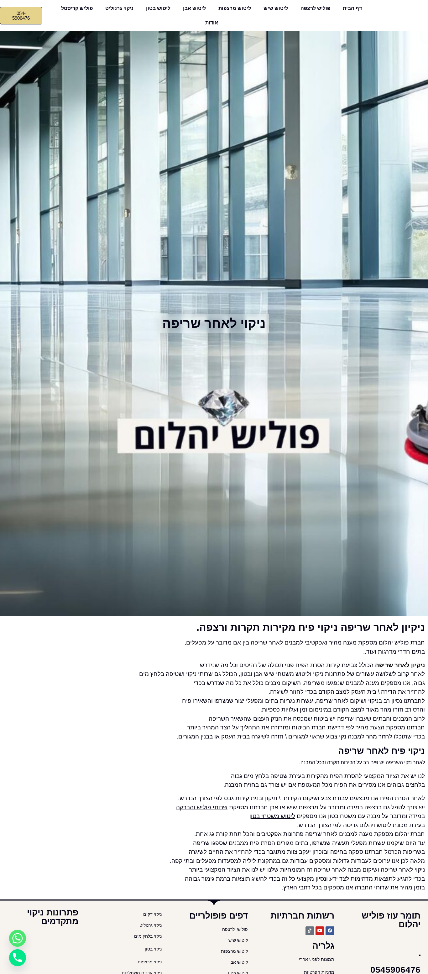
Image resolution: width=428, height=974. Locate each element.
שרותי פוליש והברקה (201, 807)
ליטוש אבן (194, 8)
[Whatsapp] (17, 938)
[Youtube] (320, 930)
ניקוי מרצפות (150, 962)
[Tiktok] (309, 930)
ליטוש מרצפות (234, 8)
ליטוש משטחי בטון (272, 816)
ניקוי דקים (152, 914)
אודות (211, 22)
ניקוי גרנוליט (119, 8)
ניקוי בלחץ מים (147, 936)
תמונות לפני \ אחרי (316, 959)
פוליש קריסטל (77, 8)
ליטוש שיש (276, 8)
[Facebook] (330, 930)
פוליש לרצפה (315, 8)
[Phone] (17, 957)
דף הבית (352, 8)
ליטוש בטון (158, 8)
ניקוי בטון (153, 949)
